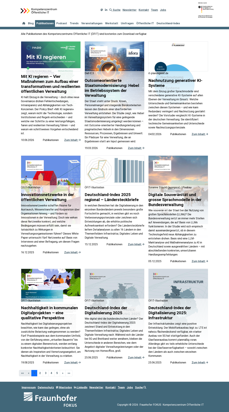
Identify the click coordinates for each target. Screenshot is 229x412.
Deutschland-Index (168, 23)
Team (154, 10)
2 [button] (40, 373)
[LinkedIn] (106, 10)
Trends (74, 23)
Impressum (29, 387)
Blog (31, 23)
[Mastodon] (102, 10)
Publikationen (45, 23)
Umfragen (127, 23)
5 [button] (57, 373)
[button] (63, 373)
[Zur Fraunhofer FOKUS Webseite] (50, 399)
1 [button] (34, 373)
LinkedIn (81, 387)
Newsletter (130, 10)
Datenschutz (46, 387)
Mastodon (65, 387)
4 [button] (51, 373)
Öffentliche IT (145, 23)
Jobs (163, 10)
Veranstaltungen (91, 23)
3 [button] (45, 373)
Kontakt (144, 10)
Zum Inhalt (71, 140)
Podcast (61, 23)
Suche (116, 10)
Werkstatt (111, 23)
